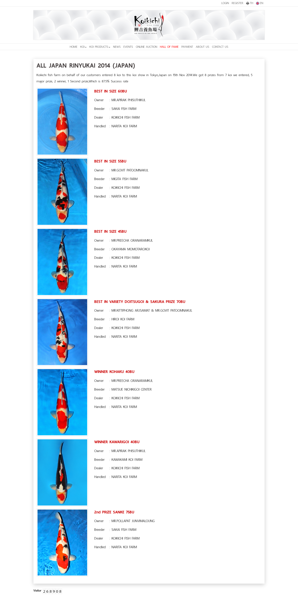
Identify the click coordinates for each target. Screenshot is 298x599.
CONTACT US (220, 46)
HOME (73, 46)
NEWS (117, 46)
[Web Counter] (52, 590)
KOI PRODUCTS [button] (98, 46)
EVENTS (128, 46)
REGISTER (237, 2)
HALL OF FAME (169, 46)
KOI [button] (82, 46)
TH (251, 2)
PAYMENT (187, 46)
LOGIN (225, 2)
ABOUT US (202, 46)
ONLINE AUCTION (146, 46)
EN (261, 2)
